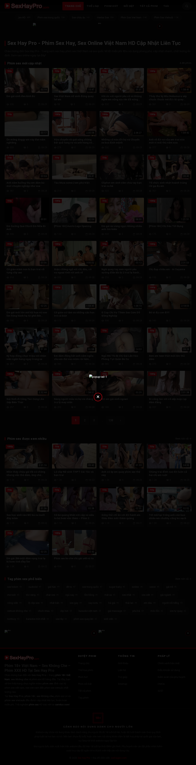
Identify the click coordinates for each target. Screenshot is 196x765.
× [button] (98, 396)
